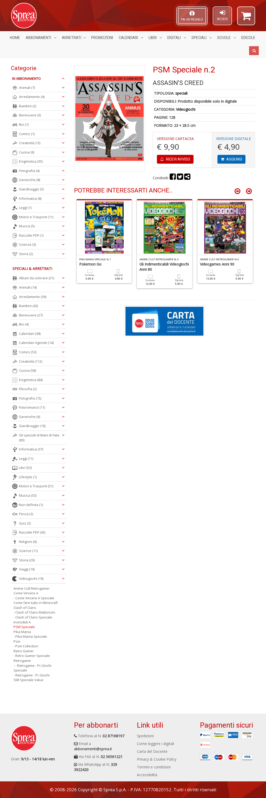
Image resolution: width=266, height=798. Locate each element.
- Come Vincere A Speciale (34, 598)
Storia (26, 253)
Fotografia (29, 170)
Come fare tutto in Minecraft (36, 602)
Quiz (25, 523)
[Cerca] (254, 50)
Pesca (26, 513)
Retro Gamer (24, 651)
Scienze (27, 244)
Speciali (199, 38)
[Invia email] (187, 177)
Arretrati (71, 38)
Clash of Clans (25, 607)
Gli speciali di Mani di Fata (39, 437)
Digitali (174, 38)
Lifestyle (28, 477)
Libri (153, 38)
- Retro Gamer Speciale (32, 655)
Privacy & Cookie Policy (156, 759)
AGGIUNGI (233, 159)
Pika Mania (22, 631)
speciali (181, 93)
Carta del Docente (152, 751)
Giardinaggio (31, 189)
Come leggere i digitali (155, 743)
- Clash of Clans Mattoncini (34, 612)
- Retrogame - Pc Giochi (32, 675)
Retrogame (22, 660)
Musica (27, 226)
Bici (24, 124)
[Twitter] (180, 177)
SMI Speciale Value (28, 679)
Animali (27, 87)
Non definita (31, 504)
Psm (17, 641)
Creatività (29, 143)
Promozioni (102, 38)
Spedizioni (145, 735)
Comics (27, 133)
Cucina (26, 152)
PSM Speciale (24, 626)
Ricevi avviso (177, 159)
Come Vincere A (26, 593)
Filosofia (28, 389)
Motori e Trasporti (36, 217)
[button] (246, 18)
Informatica (30, 198)
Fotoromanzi (32, 407)
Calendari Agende (36, 342)
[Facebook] (173, 177)
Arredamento (31, 96)
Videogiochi (185, 109)
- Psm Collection (26, 646)
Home (15, 38)
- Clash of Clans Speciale (33, 617)
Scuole (224, 38)
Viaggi (27, 569)
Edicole (248, 38)
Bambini (27, 106)
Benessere (30, 115)
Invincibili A (22, 622)
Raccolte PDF (31, 235)
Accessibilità (147, 774)
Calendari (129, 38)
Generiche (29, 179)
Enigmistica (31, 161)
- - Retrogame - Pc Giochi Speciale (32, 668)
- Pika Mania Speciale (30, 636)
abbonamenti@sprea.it (93, 748)
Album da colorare (36, 278)
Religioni (28, 541)
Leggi (25, 207)
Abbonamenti (39, 38)
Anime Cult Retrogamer (32, 588)
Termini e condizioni (154, 766)
